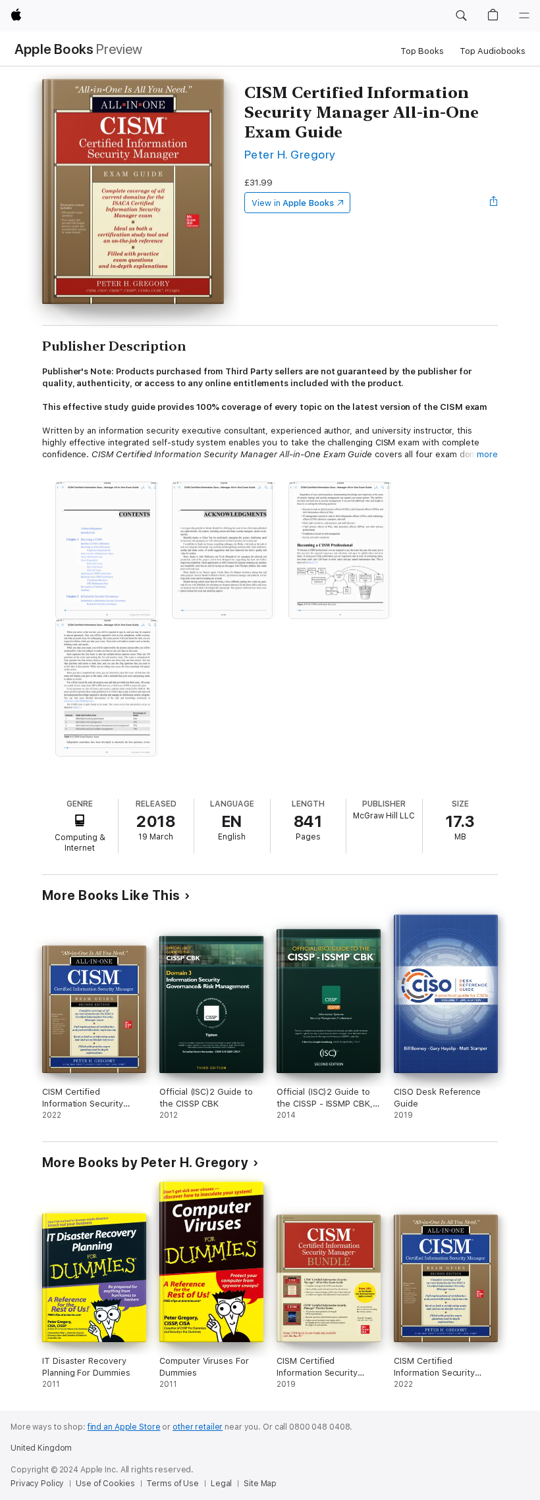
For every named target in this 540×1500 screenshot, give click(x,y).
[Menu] (524, 16)
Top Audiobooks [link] (493, 51)
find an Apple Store (124, 1427)
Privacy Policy (37, 1483)
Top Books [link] (422, 51)
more (487, 454)
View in (293, 203)
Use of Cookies (105, 1483)
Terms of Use (172, 1483)
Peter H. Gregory (290, 154)
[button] (461, 16)
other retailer (198, 1427)
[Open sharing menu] (493, 202)
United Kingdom (41, 1448)
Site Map (260, 1483)
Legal (221, 1483)
